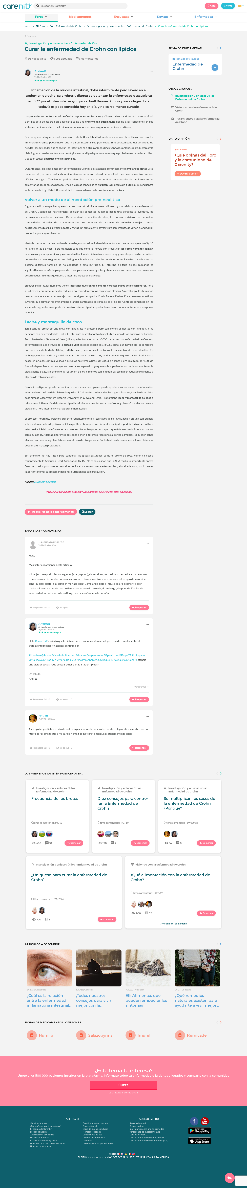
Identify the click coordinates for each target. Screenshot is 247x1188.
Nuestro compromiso (41, 1146)
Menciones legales (92, 1132)
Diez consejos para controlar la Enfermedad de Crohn (122, 803)
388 (38, 843)
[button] (41, 18)
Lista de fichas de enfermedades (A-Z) (148, 1137)
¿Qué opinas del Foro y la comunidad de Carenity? (195, 160)
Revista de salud (138, 1123)
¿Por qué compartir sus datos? (45, 1126)
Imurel (144, 1035)
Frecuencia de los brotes (54, 798)
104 (38, 919)
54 (170, 843)
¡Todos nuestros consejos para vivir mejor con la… (93, 1000)
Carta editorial (90, 1126)
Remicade (197, 1035)
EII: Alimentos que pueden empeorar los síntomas (146, 1000)
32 (150, 913)
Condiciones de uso (92, 1134)
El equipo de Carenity (41, 1129)
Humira (46, 1035)
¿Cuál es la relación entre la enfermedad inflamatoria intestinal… (49, 1000)
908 (138, 913)
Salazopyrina (100, 1035)
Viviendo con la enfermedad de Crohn (196, 108)
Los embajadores (38, 1132)
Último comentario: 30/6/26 (147, 892)
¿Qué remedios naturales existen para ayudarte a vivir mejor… (197, 1000)
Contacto (87, 1140)
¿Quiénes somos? (39, 1123)
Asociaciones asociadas (42, 1134)
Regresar (31, 36)
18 (50, 843)
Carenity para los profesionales (98, 1143)
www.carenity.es (98, 1157)
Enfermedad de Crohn (188, 66)
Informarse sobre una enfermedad (147, 1129)
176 (104, 843)
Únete (212, 6)
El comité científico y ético (43, 1140)
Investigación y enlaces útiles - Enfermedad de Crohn (122, 26)
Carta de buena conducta (95, 1129)
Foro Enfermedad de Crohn (66, 26)
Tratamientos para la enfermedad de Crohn (197, 120)
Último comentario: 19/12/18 (181, 822)
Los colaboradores (39, 1137)
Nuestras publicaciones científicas (47, 1143)
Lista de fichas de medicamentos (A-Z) (149, 1140)
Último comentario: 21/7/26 (47, 899)
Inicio (28, 26)
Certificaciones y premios (95, 1123)
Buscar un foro (137, 1126)
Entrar (228, 6)
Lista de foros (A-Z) (139, 1134)
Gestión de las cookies (94, 1137)
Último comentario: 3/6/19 (46, 822)
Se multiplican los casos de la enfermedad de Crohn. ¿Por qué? (189, 803)
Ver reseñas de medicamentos (145, 1132)
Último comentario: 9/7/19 (113, 822)
